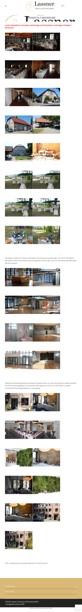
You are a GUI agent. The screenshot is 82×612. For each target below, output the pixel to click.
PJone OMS (20, 604)
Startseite (40, 15)
